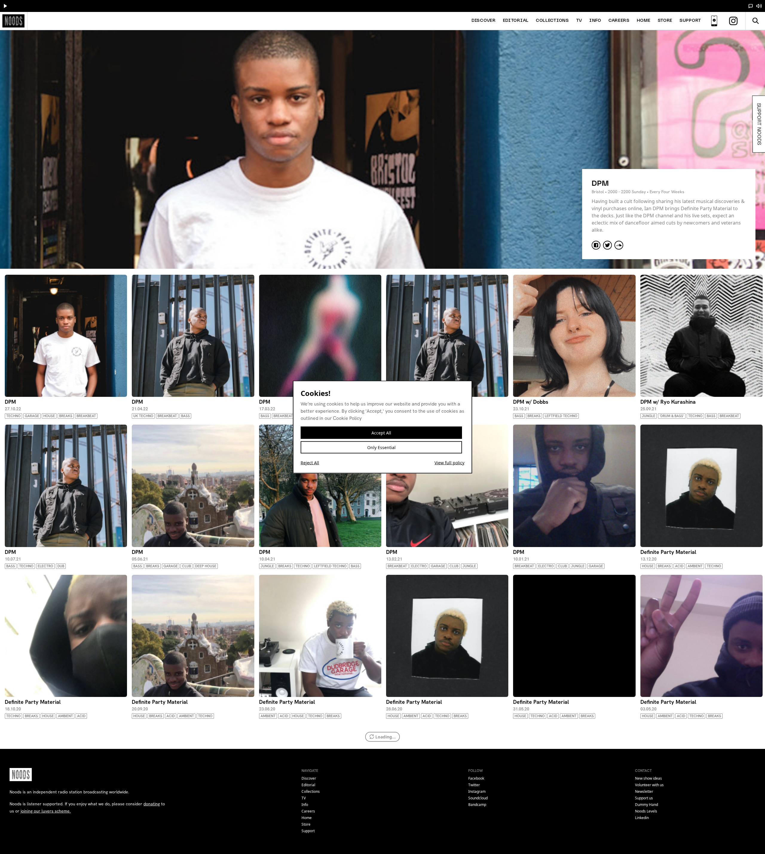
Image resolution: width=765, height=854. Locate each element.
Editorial (516, 21)
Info (595, 21)
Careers (619, 21)
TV (579, 21)
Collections (552, 21)
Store (665, 21)
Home (644, 21)
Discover (484, 21)
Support (690, 21)
